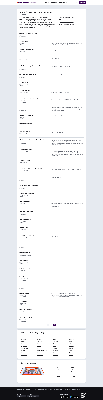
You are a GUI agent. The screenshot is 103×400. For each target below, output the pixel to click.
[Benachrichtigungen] (71, 2)
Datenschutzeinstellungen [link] (43, 389)
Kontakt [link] (28, 389)
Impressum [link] (19, 389)
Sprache (19, 394)
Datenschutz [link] (33, 389)
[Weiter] (54, 325)
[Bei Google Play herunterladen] (74, 397)
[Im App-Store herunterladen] (64, 397)
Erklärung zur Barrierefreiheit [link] (56, 389)
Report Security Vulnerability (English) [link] (72, 389)
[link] (74, 2)
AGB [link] (24, 389)
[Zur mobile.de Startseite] (28, 2)
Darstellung (29, 394)
